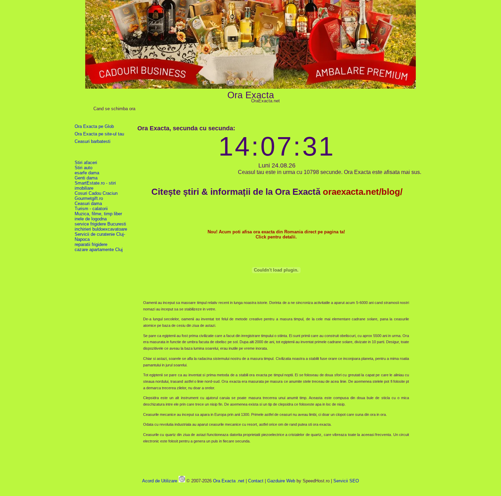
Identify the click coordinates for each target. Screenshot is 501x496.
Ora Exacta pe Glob (94, 126)
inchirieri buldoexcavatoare (101, 229)
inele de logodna (91, 218)
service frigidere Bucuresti (100, 224)
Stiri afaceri (86, 162)
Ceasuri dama (88, 203)
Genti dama (86, 177)
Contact (255, 480)
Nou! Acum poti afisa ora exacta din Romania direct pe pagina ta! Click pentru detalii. (276, 234)
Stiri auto (83, 167)
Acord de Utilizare (159, 480)
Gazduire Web (281, 480)
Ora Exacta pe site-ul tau (99, 133)
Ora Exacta (250, 95)
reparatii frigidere (91, 244)
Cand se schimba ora (114, 108)
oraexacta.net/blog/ (363, 192)
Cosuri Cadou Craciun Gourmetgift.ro (96, 196)
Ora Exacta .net (228, 480)
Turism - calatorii (91, 208)
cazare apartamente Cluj (99, 249)
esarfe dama (87, 172)
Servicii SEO (346, 480)
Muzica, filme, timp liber (98, 213)
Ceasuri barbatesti (92, 141)
